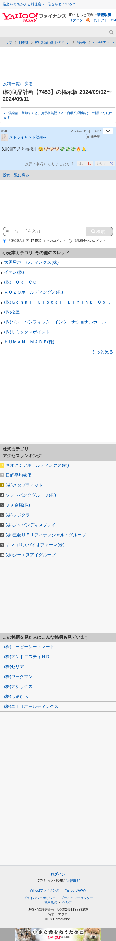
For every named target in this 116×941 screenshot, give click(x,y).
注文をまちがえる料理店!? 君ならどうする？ (39, 4)
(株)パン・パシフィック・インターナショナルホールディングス (60, 322)
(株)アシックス (18, 686)
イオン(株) (14, 272)
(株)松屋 (12, 312)
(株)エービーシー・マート (29, 646)
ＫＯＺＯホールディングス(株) (33, 292)
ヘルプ (67, 902)
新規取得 (104, 15)
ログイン (76, 20)
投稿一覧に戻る (18, 83)
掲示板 (81, 42)
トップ (7, 42)
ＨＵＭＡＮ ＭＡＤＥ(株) (29, 342)
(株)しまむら (16, 696)
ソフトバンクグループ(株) (31, 495)
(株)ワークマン (18, 676)
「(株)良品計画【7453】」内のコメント (37, 241)
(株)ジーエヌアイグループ (31, 555)
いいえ (105, 163)
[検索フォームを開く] (111, 32)
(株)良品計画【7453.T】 (52, 42)
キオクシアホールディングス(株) (37, 465)
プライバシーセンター (77, 898)
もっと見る (102, 352)
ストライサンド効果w (27, 137)
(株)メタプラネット (24, 485)
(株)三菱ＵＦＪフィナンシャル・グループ (46, 535)
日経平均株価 (19, 475)
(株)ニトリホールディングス (31, 706)
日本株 (24, 42)
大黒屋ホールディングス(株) (31, 262)
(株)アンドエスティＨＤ (27, 656)
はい (84, 163)
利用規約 (50, 902)
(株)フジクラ (18, 515)
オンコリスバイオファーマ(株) (35, 545)
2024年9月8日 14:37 (86, 131)
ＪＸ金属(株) (18, 505)
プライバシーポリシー (39, 898)
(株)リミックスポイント (27, 332)
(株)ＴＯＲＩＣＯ (20, 282)
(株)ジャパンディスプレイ (31, 525)
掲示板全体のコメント (89, 241)
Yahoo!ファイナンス (44, 890)
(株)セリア (14, 666)
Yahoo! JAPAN (75, 890)
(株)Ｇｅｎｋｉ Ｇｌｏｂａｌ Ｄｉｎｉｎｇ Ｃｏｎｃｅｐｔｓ (60, 302)
